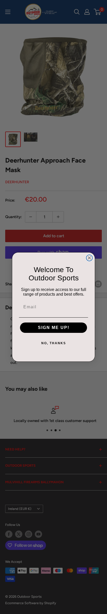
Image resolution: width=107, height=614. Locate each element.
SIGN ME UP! (53, 327)
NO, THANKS (53, 343)
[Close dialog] (89, 258)
